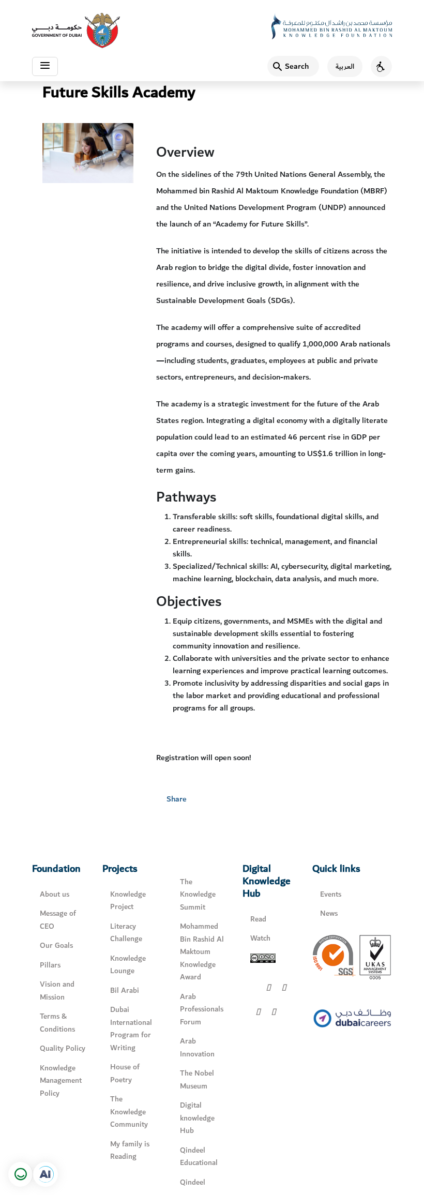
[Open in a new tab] (45, 1174)
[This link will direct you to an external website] (76, 30)
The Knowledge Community (129, 1112)
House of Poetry (125, 1073)
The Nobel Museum (197, 1080)
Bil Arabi (124, 990)
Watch (260, 938)
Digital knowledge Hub (197, 1118)
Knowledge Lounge (128, 965)
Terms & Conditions (57, 1023)
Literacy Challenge (126, 933)
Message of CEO (58, 920)
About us (54, 894)
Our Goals (56, 945)
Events (330, 894)
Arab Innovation (197, 1048)
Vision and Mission (57, 991)
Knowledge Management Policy (61, 1081)
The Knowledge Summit (198, 894)
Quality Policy (62, 1048)
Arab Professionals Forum (201, 1009)
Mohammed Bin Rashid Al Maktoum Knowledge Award (202, 952)
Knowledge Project (128, 901)
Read (258, 919)
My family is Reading (129, 1150)
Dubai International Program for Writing (131, 1028)
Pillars (50, 965)
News (329, 913)
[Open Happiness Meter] (20, 1174)
